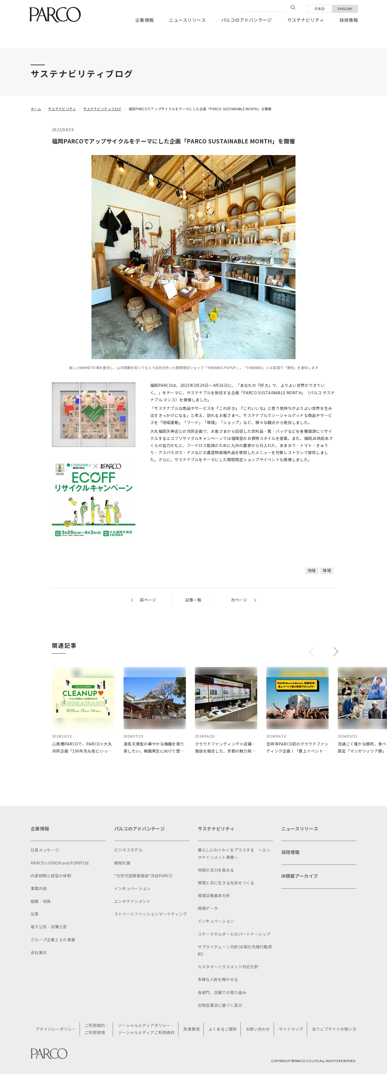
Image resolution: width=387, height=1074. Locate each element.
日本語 (319, 9)
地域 (312, 570)
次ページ (239, 600)
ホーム (36, 109)
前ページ (148, 600)
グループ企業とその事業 (53, 940)
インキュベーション (132, 888)
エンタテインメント (132, 901)
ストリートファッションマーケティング (150, 914)
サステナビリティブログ (102, 109)
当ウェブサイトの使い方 (334, 1029)
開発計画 (122, 863)
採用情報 (348, 20)
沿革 (35, 914)
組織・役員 (41, 901)
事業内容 (39, 888)
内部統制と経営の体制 (51, 876)
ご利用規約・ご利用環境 (97, 1029)
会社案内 (39, 952)
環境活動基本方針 (214, 895)
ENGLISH (345, 9)
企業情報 (144, 20)
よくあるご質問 (223, 1029)
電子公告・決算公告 (49, 927)
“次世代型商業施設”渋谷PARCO (143, 876)
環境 (327, 570)
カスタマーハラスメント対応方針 (228, 967)
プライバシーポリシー (55, 1029)
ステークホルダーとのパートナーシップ (234, 934)
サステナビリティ (305, 20)
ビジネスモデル (128, 850)
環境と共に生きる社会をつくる (226, 883)
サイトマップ (291, 1029)
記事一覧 (193, 600)
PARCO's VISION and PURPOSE (60, 863)
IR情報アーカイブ (299, 876)
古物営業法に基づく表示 (220, 1005)
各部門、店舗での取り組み (222, 992)
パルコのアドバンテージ (246, 20)
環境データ (208, 908)
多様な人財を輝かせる (218, 979)
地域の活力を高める (216, 870)
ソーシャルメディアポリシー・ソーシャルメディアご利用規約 (146, 1029)
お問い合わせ (258, 1029)
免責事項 (191, 1029)
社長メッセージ (45, 850)
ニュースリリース (187, 20)
